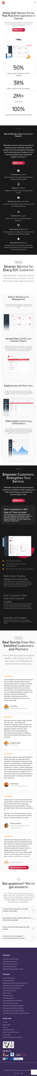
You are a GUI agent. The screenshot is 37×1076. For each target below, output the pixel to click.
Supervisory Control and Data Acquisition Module (16, 1013)
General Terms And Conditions (11, 1032)
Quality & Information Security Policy (12, 1037)
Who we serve (6, 1024)
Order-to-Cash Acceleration (10, 964)
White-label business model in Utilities (13, 969)
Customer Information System (11, 959)
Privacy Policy (6, 1034)
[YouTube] (20, 1073)
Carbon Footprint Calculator (10, 1003)
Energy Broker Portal (8, 980)
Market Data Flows (8, 995)
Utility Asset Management (10, 966)
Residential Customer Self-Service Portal (13, 985)
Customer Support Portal (9, 990)
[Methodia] (3, 2)
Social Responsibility (8, 1029)
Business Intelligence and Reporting (12, 1000)
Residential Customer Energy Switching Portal (15, 983)
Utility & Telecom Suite (9, 978)
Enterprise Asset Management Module (13, 1008)
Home (3, 7)
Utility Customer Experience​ (10, 961)
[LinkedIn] (22, 1073)
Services (5, 1022)
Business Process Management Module (13, 1005)
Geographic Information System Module (13, 1010)
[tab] (18, 515)
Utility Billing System (8, 998)
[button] (3, 1072)
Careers (5, 1027)
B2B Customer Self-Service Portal (12, 988)
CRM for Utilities (7, 993)
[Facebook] (15, 1073)
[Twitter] (17, 1073)
